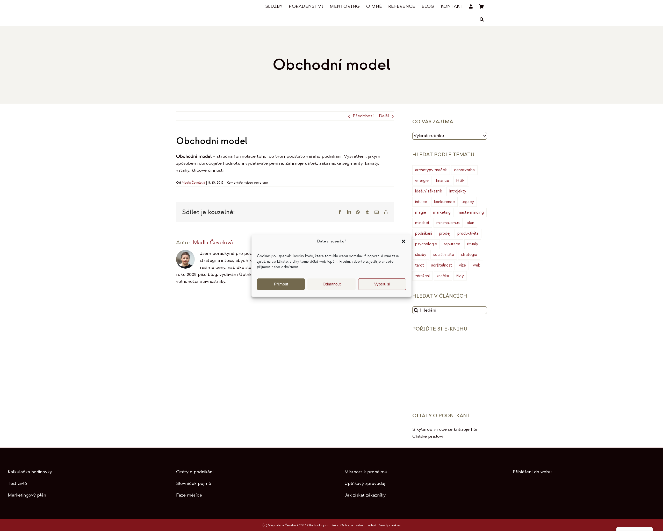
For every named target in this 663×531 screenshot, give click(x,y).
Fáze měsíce (189, 495)
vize (462, 265)
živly (460, 275)
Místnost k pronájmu (365, 472)
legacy (468, 201)
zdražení (422, 275)
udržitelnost (441, 265)
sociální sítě (443, 254)
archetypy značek (431, 170)
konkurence (444, 201)
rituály (472, 244)
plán (470, 222)
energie (422, 180)
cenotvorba (464, 170)
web (476, 265)
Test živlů (17, 483)
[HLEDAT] (482, 19)
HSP (460, 180)
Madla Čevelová (193, 183)
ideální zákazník (428, 191)
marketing (442, 212)
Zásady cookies (389, 525)
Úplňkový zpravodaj (364, 483)
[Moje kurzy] (471, 6)
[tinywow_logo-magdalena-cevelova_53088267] (202, 7)
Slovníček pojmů (193, 483)
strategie (469, 254)
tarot (419, 265)
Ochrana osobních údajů (358, 525)
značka (443, 275)
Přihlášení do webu (532, 472)
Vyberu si (382, 284)
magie (420, 212)
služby (420, 254)
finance (442, 180)
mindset (422, 222)
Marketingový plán (27, 495)
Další (384, 116)
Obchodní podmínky (322, 525)
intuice (421, 201)
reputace (452, 244)
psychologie (426, 244)
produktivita (468, 233)
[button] (403, 241)
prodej (444, 233)
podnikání (423, 233)
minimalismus (448, 222)
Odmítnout (332, 284)
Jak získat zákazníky (365, 495)
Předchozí (363, 116)
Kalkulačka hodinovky (30, 472)
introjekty (457, 191)
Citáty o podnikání (195, 472)
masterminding (471, 212)
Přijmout (281, 284)
